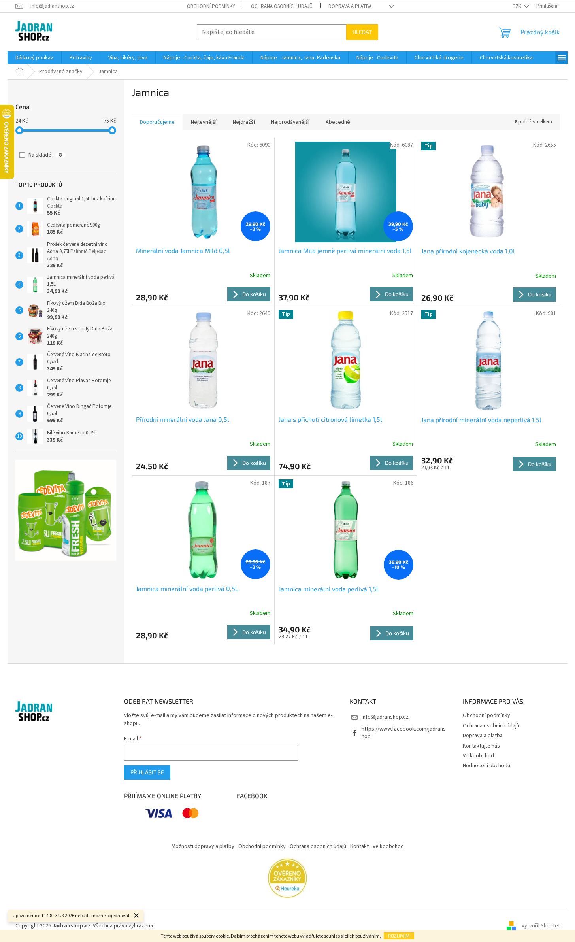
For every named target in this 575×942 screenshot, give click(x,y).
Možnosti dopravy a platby (203, 846)
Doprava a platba (349, 6)
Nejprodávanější (290, 122)
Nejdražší (244, 122)
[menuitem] (34, 57)
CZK (517, 6)
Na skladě (45, 155)
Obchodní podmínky (211, 6)
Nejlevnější (204, 122)
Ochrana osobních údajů (282, 6)
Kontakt (359, 846)
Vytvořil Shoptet (541, 926)
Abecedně (338, 122)
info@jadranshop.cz (385, 717)
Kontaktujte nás (481, 746)
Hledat (362, 31)
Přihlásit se (147, 772)
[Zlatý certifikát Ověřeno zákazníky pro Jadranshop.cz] (287, 878)
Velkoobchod (478, 756)
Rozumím (399, 935)
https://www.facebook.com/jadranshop (404, 732)
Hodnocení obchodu (486, 766)
